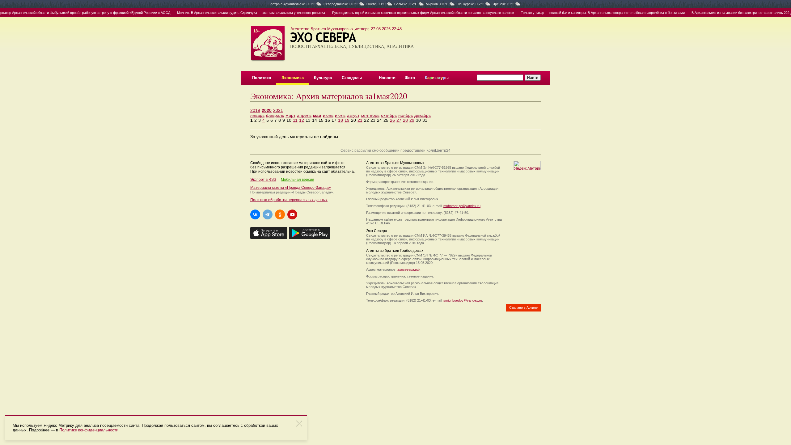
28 (405, 120)
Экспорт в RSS (263, 179)
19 (347, 120)
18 (340, 120)
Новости (387, 77)
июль (340, 115)
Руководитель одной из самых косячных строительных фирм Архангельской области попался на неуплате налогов (412, 13)
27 (398, 120)
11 (295, 120)
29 (411, 120)
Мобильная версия (297, 179)
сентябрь (370, 115)
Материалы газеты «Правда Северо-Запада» (290, 187)
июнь (328, 115)
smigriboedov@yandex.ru (462, 300)
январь (257, 115)
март (290, 115)
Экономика (292, 77)
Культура (323, 77)
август (353, 115)
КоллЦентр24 (438, 150)
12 (301, 120)
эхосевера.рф (408, 269)
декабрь (422, 115)
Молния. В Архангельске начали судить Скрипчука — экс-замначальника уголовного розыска (241, 13)
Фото (410, 77)
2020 (267, 110)
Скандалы (352, 77)
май (317, 115)
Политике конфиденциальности (88, 430)
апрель (304, 115)
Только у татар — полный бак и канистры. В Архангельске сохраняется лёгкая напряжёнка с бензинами (592, 13)
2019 (255, 110)
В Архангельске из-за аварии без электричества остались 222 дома (734, 13)
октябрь (389, 115)
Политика (261, 77)
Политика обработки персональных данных (289, 200)
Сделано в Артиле (523, 307)
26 (392, 120)
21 (359, 120)
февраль (275, 115)
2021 (278, 110)
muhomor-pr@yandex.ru (461, 206)
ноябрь (405, 115)
